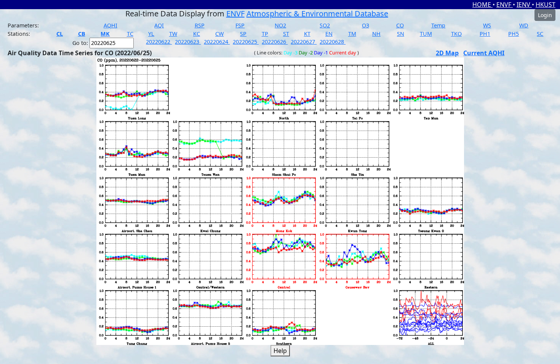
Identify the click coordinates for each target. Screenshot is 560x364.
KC (196, 33)
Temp (438, 25)
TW (173, 33)
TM (352, 33)
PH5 (513, 33)
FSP (240, 25)
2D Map (447, 53)
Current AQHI (483, 53)
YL (151, 33)
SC (540, 33)
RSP (200, 25)
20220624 (217, 41)
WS (487, 25)
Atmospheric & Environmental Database (317, 13)
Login (545, 15)
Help (280, 350)
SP (243, 33)
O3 (365, 25)
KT (307, 33)
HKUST (545, 4)
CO (400, 25)
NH (376, 33)
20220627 (304, 41)
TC (130, 33)
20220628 (333, 41)
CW (219, 33)
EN (329, 33)
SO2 (325, 25)
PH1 (485, 33)
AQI (159, 25)
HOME (482, 4)
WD (523, 25)
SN (400, 33)
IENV (524, 4)
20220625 (246, 41)
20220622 (159, 41)
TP (265, 33)
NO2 (280, 25)
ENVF (504, 4)
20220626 (275, 41)
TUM (426, 33)
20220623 (188, 41)
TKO (456, 33)
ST (286, 33)
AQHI (110, 25)
